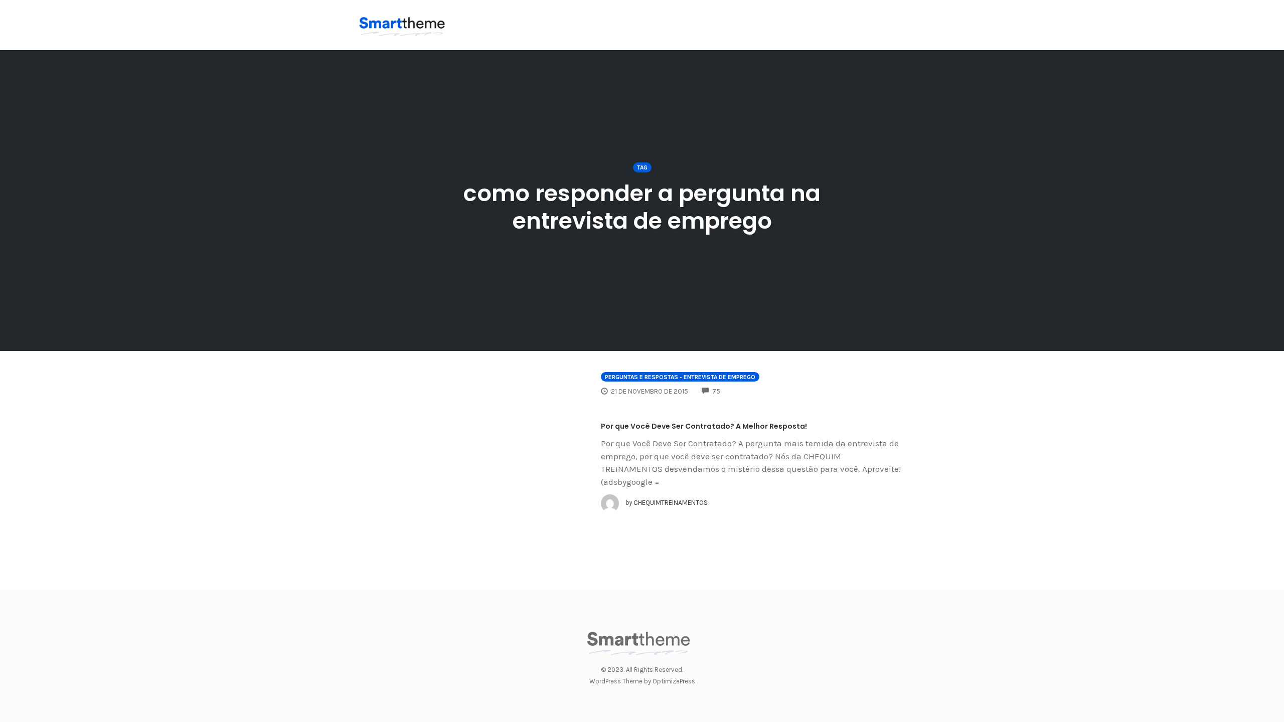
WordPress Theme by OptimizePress (642, 681)
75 (716, 391)
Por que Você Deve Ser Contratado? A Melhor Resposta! (704, 426)
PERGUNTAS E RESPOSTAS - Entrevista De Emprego (680, 377)
